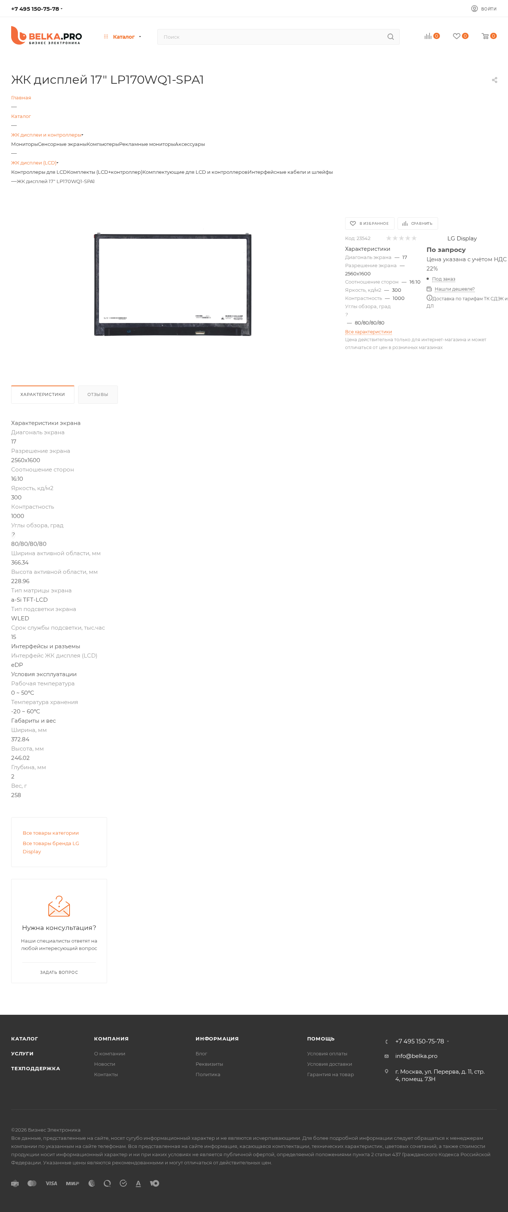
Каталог (24, 1039)
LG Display (462, 238)
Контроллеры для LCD (39, 172)
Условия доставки (329, 1064)
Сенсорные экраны (62, 144)
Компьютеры (103, 144)
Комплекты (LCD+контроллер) (104, 172)
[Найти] (391, 37)
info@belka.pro (416, 1055)
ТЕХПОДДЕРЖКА (35, 1068)
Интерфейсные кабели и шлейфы (290, 172)
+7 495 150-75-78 (35, 8)
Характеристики (42, 394)
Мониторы (24, 144)
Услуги (22, 1053)
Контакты (106, 1074)
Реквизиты (209, 1064)
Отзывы (98, 394)
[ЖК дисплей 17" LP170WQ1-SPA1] (172, 284)
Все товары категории (51, 833)
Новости (104, 1064)
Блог (201, 1053)
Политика (208, 1074)
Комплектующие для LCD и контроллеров (195, 172)
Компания (111, 1039)
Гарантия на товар (330, 1074)
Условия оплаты (327, 1053)
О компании (109, 1053)
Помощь (321, 1039)
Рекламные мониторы (147, 144)
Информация (217, 1039)
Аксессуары (190, 144)
